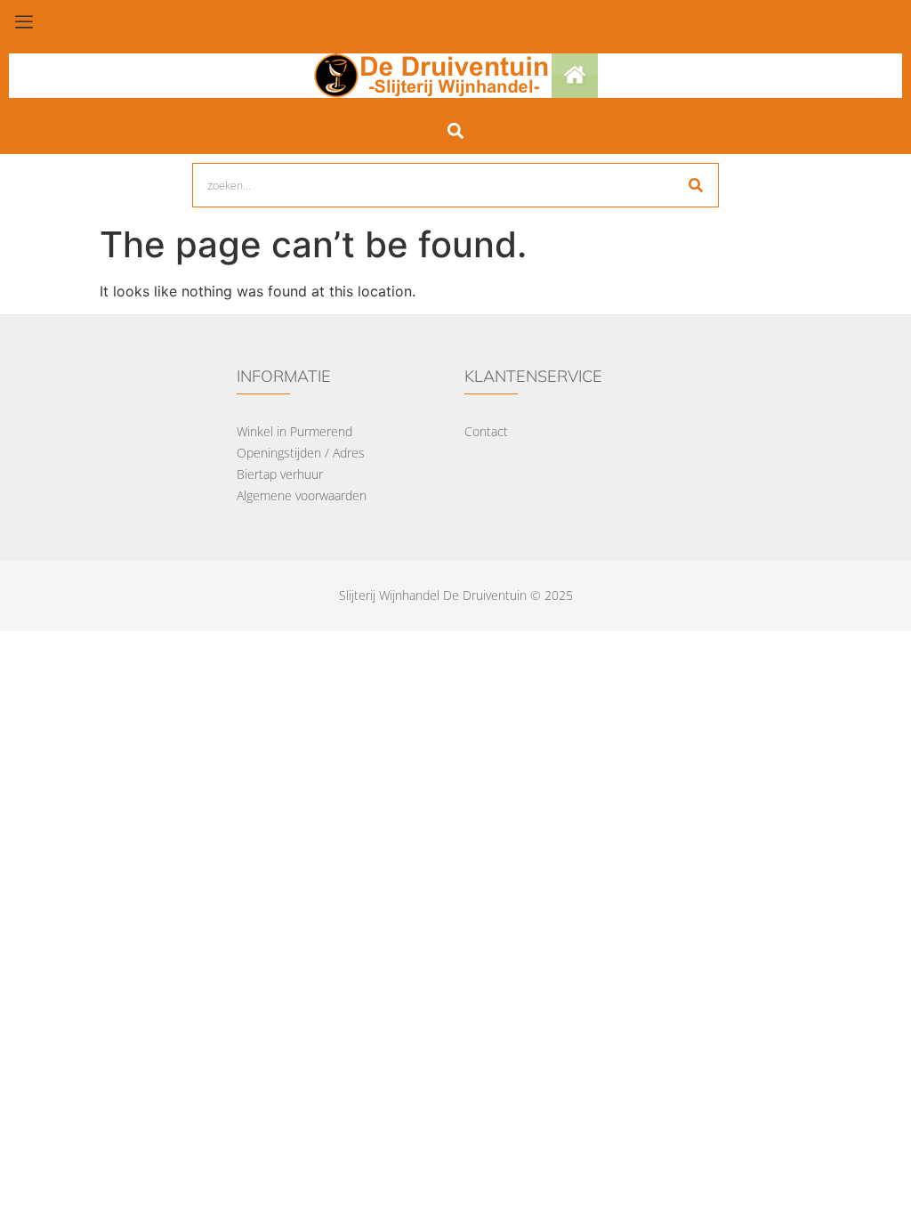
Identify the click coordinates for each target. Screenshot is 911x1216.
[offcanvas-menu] (24, 22)
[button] (456, 130)
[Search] (695, 185)
